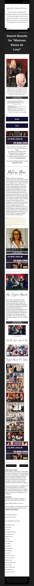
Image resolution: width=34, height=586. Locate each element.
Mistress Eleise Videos (10, 517)
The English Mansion (10, 525)
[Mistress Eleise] (17, 8)
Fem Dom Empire (9, 541)
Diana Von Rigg (8, 548)
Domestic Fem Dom (9, 555)
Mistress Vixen (8, 560)
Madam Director (9, 536)
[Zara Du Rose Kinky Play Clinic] (17, 282)
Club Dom (7, 539)
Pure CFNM (7, 543)
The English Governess (10, 532)
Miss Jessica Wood (9, 557)
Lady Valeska (8, 564)
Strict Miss (7, 529)
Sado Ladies (8, 527)
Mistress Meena (9, 569)
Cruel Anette (8, 546)
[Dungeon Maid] (17, 326)
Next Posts (23, 465)
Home (20, 32)
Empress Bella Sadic (10, 567)
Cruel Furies (8, 553)
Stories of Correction (10, 572)
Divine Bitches (8, 550)
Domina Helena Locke (10, 562)
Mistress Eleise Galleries (11, 514)
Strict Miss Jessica (9, 534)
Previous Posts (11, 465)
